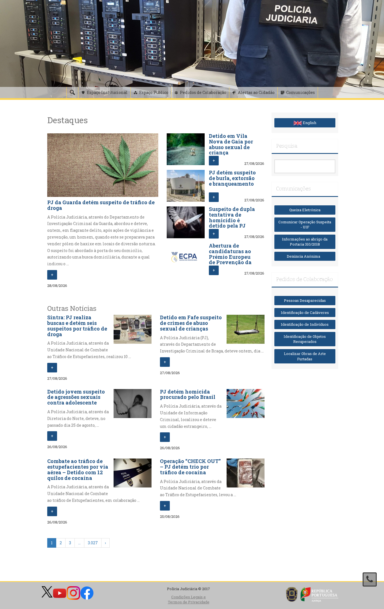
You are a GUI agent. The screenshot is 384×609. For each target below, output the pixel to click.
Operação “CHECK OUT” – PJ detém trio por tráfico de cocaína (190, 467)
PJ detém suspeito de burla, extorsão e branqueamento (232, 178)
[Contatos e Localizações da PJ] (370, 579)
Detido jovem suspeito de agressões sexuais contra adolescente (76, 397)
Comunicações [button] (300, 92)
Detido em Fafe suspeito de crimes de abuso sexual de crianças (191, 323)
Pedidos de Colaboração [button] (203, 92)
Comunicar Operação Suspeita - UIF (304, 224)
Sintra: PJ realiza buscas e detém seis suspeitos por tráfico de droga (77, 325)
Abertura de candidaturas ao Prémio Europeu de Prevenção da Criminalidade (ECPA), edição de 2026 (231, 262)
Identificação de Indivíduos (305, 324)
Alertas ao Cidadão (256, 92)
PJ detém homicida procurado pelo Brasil (187, 394)
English (309, 122)
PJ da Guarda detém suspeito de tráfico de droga (101, 205)
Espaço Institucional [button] (107, 92)
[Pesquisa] (72, 92)
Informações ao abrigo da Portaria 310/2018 (304, 242)
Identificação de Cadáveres (305, 312)
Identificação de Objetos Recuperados (305, 339)
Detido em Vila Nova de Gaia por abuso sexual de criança (231, 144)
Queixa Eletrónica (304, 209)
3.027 (93, 542)
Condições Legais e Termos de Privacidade (188, 599)
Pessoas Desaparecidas (305, 300)
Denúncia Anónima (305, 256)
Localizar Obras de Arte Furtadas (305, 356)
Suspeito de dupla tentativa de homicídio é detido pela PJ (232, 217)
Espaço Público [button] (153, 92)
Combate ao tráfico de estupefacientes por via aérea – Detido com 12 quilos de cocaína (77, 469)
